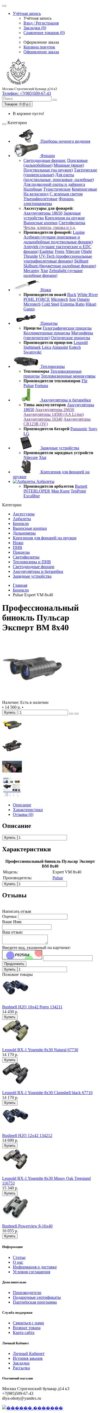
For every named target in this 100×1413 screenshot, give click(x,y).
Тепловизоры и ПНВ (32, 562)
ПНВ (17, 547)
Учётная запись (27, 13)
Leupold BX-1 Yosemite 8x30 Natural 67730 (40, 1050)
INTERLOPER (36, 491)
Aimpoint (60, 347)
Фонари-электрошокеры (48, 201)
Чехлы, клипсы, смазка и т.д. (49, 227)
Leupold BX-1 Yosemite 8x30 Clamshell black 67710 (47, 1092)
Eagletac (46, 251)
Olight (86, 251)
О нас (18, 1262)
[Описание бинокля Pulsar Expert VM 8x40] (12, 796)
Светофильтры (72, 222)
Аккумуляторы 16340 (42, 419)
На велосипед (36, 194)
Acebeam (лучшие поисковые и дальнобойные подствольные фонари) (58, 239)
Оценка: (9, 916)
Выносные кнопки (40, 222)
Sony (93, 428)
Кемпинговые (84, 189)
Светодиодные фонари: (44, 160)
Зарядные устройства (59, 448)
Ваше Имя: (12, 921)
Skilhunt (81, 261)
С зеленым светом (66, 194)
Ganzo (29, 309)
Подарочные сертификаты (37, 1297)
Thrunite (30, 256)
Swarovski (32, 352)
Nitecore (73, 251)
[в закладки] (71, 713)
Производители (27, 1292)
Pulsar (28, 385)
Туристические (57, 189)
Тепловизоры (52, 366)
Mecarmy (31, 270)
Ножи (45, 289)
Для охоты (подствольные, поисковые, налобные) (58, 177)
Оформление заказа (41, 52)
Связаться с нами (28, 1323)
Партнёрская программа (35, 1302)
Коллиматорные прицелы (46, 333)
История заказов (28, 1358)
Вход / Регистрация (41, 23)
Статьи (19, 1257)
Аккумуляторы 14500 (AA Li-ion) (53, 414)
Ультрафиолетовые (40, 198)
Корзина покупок (39, 47)
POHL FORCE (36, 299)
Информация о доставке (35, 1267)
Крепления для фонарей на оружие (45, 538)
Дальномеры (24, 533)
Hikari (91, 304)
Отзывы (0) (23, 814)
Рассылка (21, 1368)
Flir (84, 381)
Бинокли (21, 523)
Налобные (32, 189)
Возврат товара (27, 1327)
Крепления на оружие (65, 218)
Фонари (47, 155)
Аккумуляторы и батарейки (65, 400)
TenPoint (78, 491)
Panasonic (78, 428)
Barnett (81, 486)
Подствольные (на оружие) (48, 170)
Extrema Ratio (72, 304)
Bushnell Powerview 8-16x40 (27, 1226)
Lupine (79, 232)
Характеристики (28, 809)
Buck (71, 294)
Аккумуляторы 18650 (42, 213)
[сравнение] (76, 713)
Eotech (75, 347)
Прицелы (48, 323)
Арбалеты (44, 481)
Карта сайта (23, 1332)
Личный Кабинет (29, 1353)
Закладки (21, 1363)
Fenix (60, 251)
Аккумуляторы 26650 (54, 409)
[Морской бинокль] (12, 733)
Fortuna (41, 385)
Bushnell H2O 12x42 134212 (27, 1135)
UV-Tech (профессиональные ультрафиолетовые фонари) (57, 258)
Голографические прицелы (67, 328)
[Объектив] (12, 775)
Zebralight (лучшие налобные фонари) (53, 273)
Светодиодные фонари (33, 566)
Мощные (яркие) (69, 165)
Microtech (59, 299)
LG (26, 433)
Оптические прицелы (70, 337)
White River (87, 294)
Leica (46, 347)
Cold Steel (50, 304)
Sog (72, 299)
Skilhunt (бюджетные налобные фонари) (59, 266)
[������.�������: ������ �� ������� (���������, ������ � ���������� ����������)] (32, 1408)
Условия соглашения (31, 1272)
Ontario (83, 299)
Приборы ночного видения (64, 141)
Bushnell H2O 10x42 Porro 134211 (32, 1007)
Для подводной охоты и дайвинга (54, 184)
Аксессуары (24, 514)
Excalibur (31, 496)
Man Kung (60, 491)
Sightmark (32, 347)
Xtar (44, 270)
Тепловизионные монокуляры (68, 376)
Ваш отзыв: (12, 932)
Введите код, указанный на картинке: (36, 947)
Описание (22, 805)
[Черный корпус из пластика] (32, 697)
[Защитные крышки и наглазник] (12, 754)
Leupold (81, 342)
